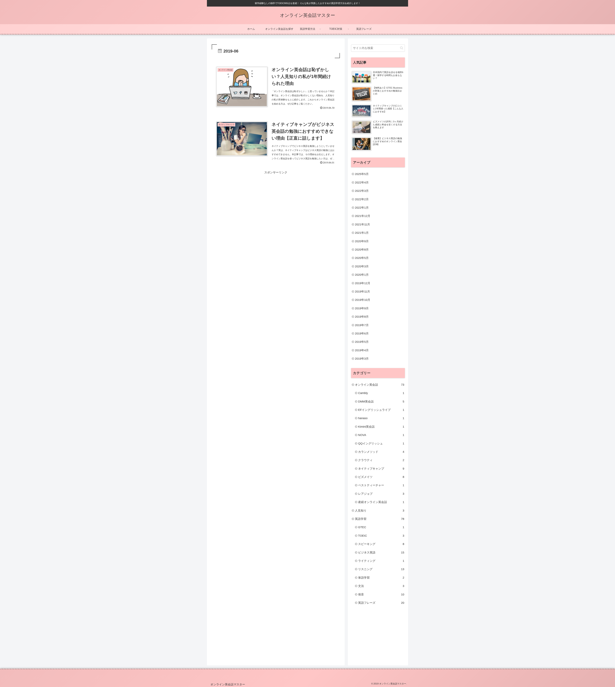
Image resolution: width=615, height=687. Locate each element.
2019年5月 (362, 341)
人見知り (379, 510)
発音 (381, 594)
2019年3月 (362, 358)
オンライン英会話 (379, 384)
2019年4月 (362, 350)
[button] (401, 48)
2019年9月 (362, 308)
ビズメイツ (381, 477)
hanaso (381, 418)
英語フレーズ (381, 602)
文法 (381, 586)
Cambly (381, 393)
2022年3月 (362, 190)
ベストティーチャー (381, 485)
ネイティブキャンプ (381, 468)
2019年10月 (362, 299)
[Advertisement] (276, 197)
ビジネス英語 (381, 552)
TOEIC (381, 535)
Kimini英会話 (381, 426)
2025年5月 (362, 174)
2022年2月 (362, 199)
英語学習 (379, 518)
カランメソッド (381, 451)
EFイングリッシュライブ (381, 409)
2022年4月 (362, 182)
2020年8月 (362, 249)
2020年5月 (362, 258)
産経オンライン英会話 (381, 502)
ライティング (381, 560)
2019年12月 (362, 283)
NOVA (381, 435)
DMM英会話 (381, 401)
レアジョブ (381, 493)
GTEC (381, 527)
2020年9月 (362, 241)
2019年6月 (362, 333)
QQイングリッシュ (381, 443)
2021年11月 (362, 224)
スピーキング (381, 544)
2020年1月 (362, 274)
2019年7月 (362, 325)
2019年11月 (362, 291)
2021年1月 (362, 232)
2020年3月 (362, 266)
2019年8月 (362, 316)
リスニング (381, 569)
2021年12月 (362, 216)
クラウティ (381, 460)
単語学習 (381, 577)
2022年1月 (362, 207)
